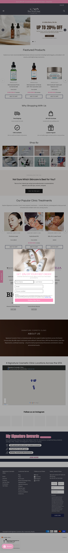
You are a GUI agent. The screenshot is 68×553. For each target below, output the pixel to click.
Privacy (50, 297)
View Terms (46, 297)
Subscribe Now (34, 300)
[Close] (53, 251)
